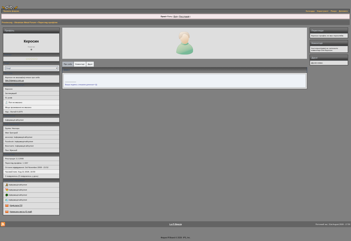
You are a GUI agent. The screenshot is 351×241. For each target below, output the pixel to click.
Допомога (343, 11)
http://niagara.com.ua (14, 80)
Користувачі (322, 11)
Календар (310, 11)
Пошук (334, 11)
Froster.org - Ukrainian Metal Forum (19, 22)
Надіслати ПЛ (16, 205)
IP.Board (171, 237)
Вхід (176, 16)
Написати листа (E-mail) (21, 212)
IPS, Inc (186, 237)
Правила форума (11, 11)
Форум (164, 237)
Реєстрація (184, 16)
